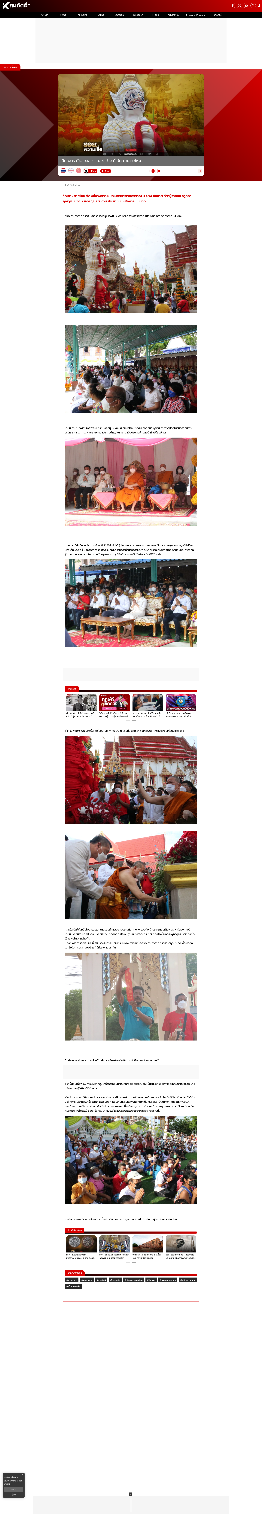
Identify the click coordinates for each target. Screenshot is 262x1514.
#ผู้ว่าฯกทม (86, 1280)
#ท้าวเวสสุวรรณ (168, 1280)
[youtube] (246, 5)
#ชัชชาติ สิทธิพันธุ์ (134, 1280)
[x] (239, 5)
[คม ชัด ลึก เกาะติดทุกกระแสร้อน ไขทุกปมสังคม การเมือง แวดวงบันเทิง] (131, 6)
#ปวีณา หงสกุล (188, 1280)
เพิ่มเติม (7, 1484)
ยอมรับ (14, 1489)
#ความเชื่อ (115, 1280)
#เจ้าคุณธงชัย (73, 1286)
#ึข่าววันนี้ (101, 1280)
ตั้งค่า (13, 1495)
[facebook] (232, 5)
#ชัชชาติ (151, 1280)
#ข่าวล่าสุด (71, 1280)
